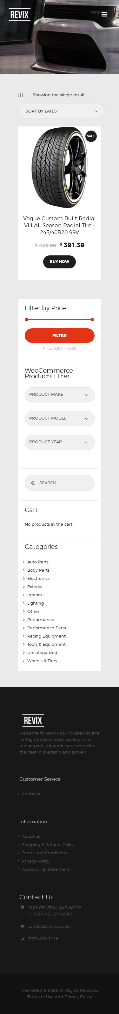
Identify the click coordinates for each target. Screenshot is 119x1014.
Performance (40, 619)
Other (33, 611)
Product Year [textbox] (45, 441)
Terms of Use (40, 996)
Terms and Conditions (44, 852)
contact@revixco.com (49, 926)
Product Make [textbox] (46, 394)
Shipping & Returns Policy (48, 844)
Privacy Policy (36, 860)
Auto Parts (38, 561)
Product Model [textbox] (47, 417)
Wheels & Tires (42, 660)
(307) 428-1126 (43, 938)
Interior (34, 594)
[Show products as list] (27, 95)
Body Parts (38, 570)
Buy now (59, 261)
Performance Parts (46, 627)
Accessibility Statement (46, 869)
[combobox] (60, 394)
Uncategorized (42, 652)
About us (31, 836)
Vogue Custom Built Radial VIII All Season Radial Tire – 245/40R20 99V (59, 225)
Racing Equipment (46, 636)
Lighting (35, 603)
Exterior (35, 586)
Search (33, 483)
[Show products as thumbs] (20, 95)
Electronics (38, 578)
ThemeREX (31, 990)
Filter (59, 335)
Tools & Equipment (46, 644)
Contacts (31, 793)
